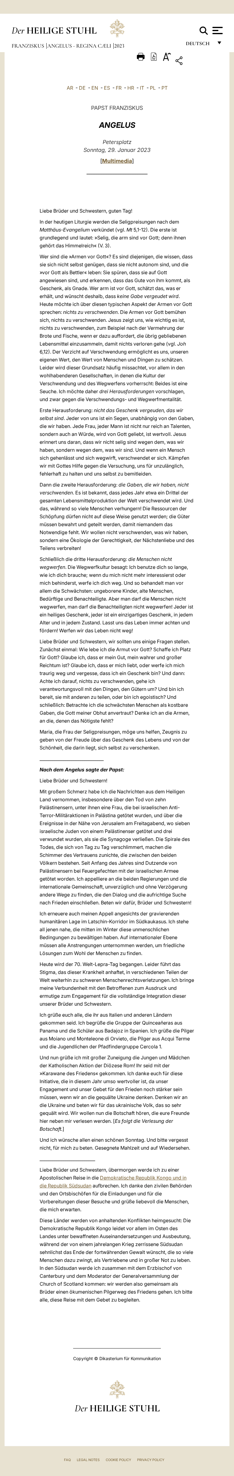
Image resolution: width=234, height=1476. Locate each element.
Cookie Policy (118, 1460)
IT (142, 88)
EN (94, 88)
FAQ (67, 1460)
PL (153, 88)
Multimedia (117, 161)
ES (107, 88)
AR (70, 88)
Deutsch (199, 45)
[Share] (198, 61)
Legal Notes (88, 1460)
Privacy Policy (150, 1460)
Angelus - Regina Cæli (79, 45)
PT (164, 88)
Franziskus (28, 45)
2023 (119, 45)
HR (130, 88)
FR (119, 88)
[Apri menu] (217, 30)
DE (82, 88)
